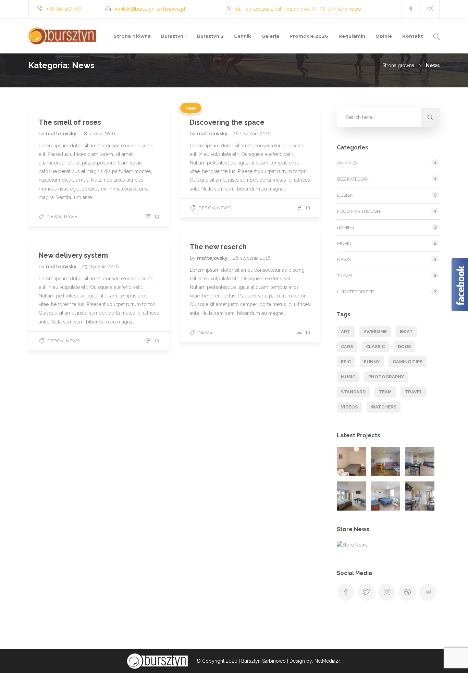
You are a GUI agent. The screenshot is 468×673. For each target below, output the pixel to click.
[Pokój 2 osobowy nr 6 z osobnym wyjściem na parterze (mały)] (351, 461)
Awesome (375, 331)
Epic (346, 361)
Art (345, 331)
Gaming (346, 227)
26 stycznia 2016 (252, 133)
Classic (375, 346)
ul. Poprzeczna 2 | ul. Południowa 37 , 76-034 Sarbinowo (298, 9)
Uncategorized (355, 291)
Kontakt (412, 36)
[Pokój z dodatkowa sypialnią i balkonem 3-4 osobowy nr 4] (419, 496)
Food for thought (359, 211)
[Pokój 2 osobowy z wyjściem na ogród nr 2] (351, 496)
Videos (349, 406)
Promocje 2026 (309, 36)
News (54, 216)
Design (206, 207)
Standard (353, 391)
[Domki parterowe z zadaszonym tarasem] (385, 461)
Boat (406, 331)
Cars (347, 346)
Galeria (270, 36)
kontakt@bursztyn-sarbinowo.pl (150, 9)
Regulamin (351, 36)
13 (156, 216)
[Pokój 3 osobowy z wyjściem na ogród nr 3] (385, 496)
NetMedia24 (328, 661)
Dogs (404, 346)
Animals (347, 163)
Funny (372, 361)
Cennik (242, 36)
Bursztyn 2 (210, 36)
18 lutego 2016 (98, 133)
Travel (71, 216)
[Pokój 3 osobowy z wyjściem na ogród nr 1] (419, 461)
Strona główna (132, 36)
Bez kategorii (353, 179)
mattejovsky (61, 133)
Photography (386, 376)
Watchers (383, 406)
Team (385, 391)
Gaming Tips (407, 361)
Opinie (383, 36)
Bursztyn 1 (174, 36)
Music (344, 243)
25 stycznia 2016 (100, 266)
